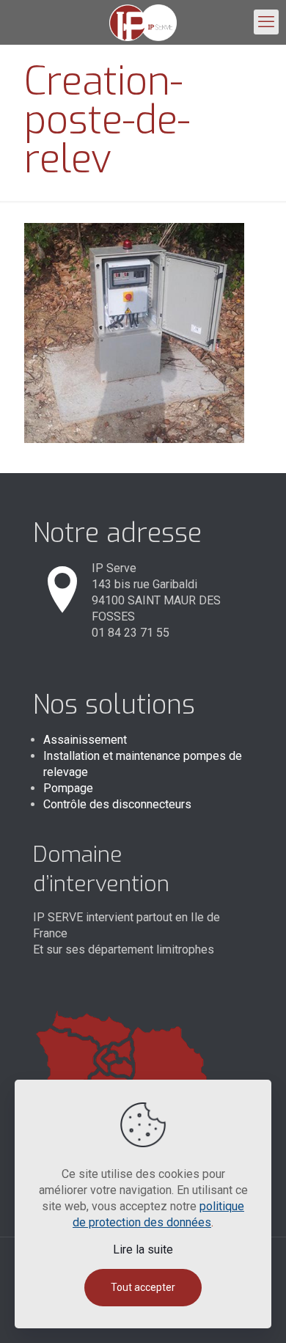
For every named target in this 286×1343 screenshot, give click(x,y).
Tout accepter (143, 1287)
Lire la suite (143, 1249)
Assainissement (85, 740)
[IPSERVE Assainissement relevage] (143, 22)
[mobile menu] (266, 22)
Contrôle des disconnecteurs (117, 804)
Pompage (68, 788)
